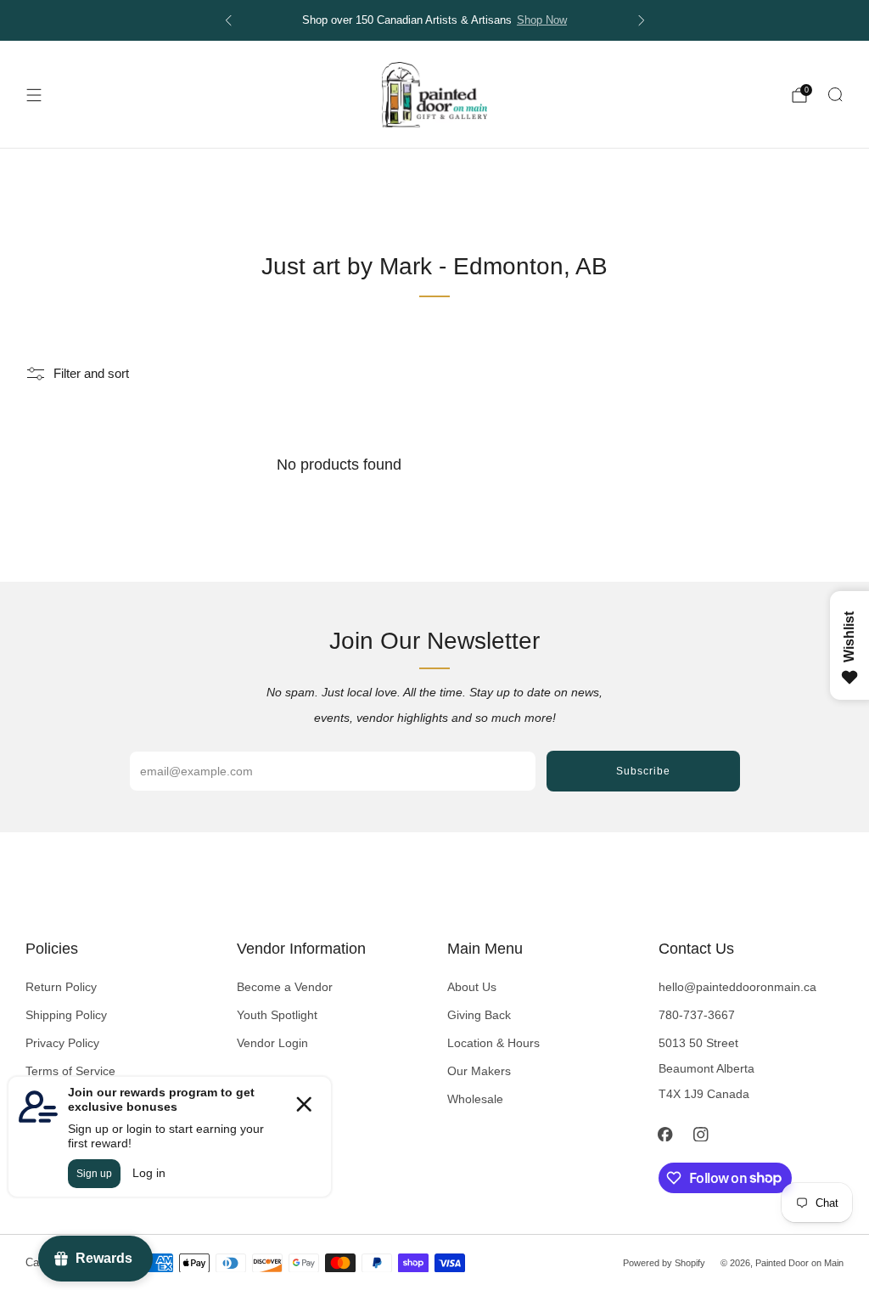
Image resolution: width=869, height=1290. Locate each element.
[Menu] (33, 95)
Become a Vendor (285, 987)
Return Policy (61, 987)
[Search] (835, 94)
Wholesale (475, 1099)
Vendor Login (272, 1043)
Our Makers (479, 1071)
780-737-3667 (697, 1015)
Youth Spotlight (277, 1015)
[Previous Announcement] (228, 20)
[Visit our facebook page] (665, 1134)
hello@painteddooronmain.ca (737, 987)
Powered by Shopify (664, 1263)
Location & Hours (493, 1043)
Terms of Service (70, 1071)
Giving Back (479, 1015)
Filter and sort (91, 373)
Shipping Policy (66, 1015)
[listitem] (435, 20)
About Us (471, 987)
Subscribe (643, 771)
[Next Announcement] (642, 20)
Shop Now (542, 20)
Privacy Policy (62, 1043)
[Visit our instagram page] (701, 1134)
